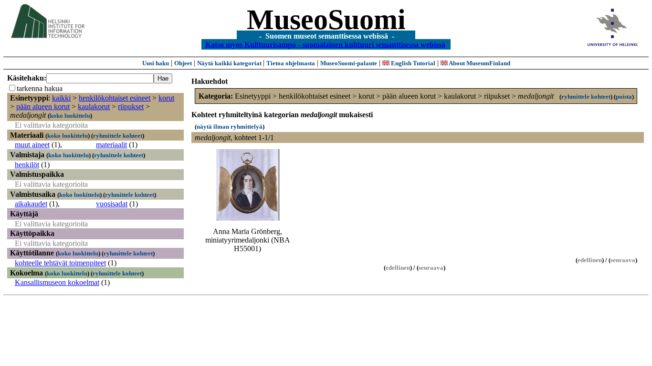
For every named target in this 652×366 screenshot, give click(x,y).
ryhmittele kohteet (117, 135)
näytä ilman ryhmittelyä (230, 126)
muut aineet (32, 145)
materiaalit (111, 145)
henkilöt (27, 165)
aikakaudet (31, 204)
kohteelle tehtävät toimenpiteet (60, 263)
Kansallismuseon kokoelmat (57, 282)
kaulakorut (94, 106)
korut (166, 98)
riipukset (131, 106)
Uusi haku (155, 63)
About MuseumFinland (479, 63)
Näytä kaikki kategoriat (230, 63)
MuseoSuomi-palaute (348, 63)
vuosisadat (111, 204)
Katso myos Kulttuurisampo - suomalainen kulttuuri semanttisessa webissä (325, 44)
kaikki (61, 98)
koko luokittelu (70, 115)
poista (624, 96)
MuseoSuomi (326, 19)
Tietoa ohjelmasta (290, 63)
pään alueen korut (43, 106)
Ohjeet (183, 63)
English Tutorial (412, 63)
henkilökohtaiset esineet (114, 98)
